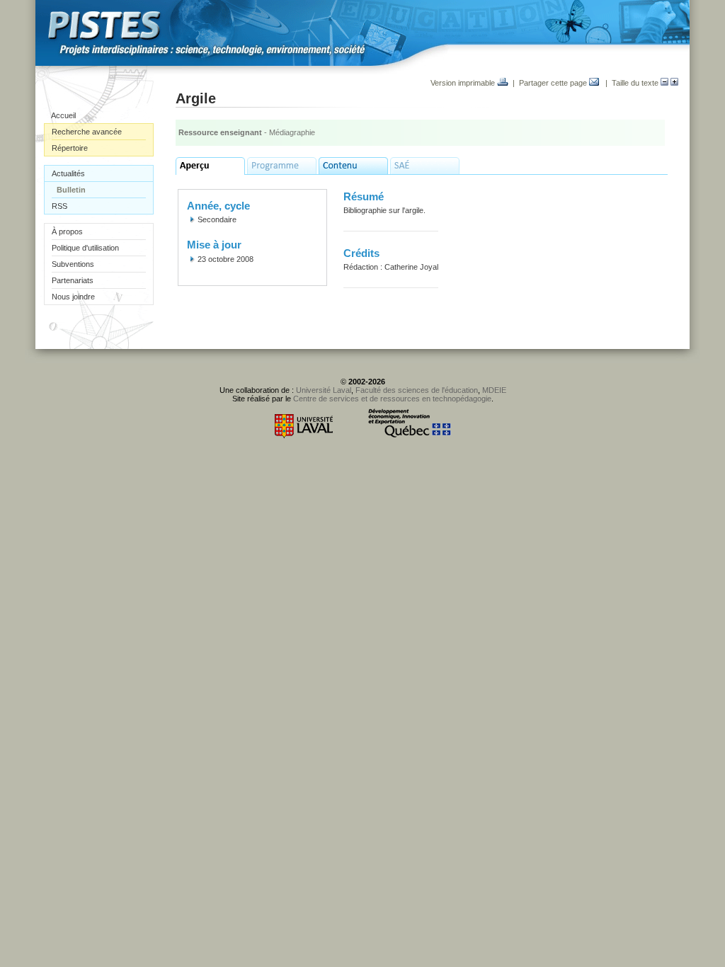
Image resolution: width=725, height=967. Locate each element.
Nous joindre (73, 296)
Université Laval (323, 390)
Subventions (73, 264)
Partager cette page (554, 83)
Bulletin (71, 189)
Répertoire (70, 148)
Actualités (68, 173)
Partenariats (72, 280)
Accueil (63, 115)
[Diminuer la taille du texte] (664, 83)
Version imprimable (463, 83)
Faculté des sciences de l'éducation (416, 390)
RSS (59, 206)
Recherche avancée (87, 131)
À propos (67, 231)
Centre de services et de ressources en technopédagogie (392, 398)
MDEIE (494, 390)
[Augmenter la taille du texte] (674, 83)
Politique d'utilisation (85, 248)
